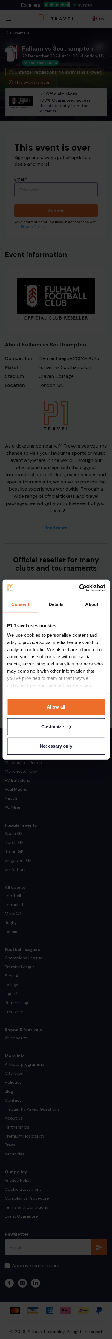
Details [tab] (56, 604)
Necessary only (56, 746)
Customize (52, 726)
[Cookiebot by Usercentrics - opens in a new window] (79, 588)
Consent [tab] (20, 604)
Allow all (56, 706)
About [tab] (91, 604)
